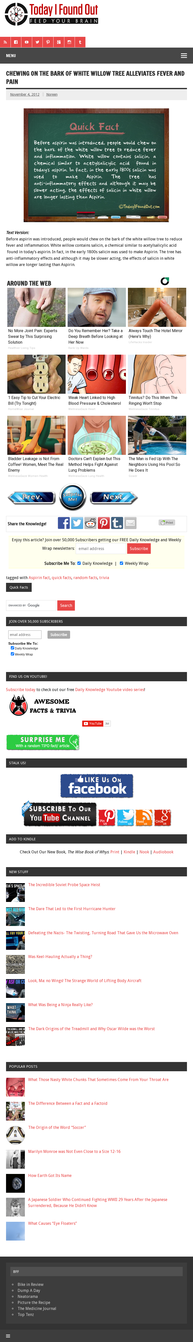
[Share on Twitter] (77, 523)
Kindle (129, 852)
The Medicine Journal (37, 1308)
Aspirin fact (39, 577)
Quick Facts (19, 587)
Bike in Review (30, 1284)
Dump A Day (29, 1290)
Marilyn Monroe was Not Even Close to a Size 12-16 (74, 1151)
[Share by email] (130, 523)
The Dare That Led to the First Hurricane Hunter (72, 908)
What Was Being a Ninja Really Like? (60, 1004)
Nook (144, 852)
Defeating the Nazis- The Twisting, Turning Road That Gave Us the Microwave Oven (103, 932)
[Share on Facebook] (64, 523)
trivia (104, 577)
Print (114, 852)
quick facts (61, 577)
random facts (85, 577)
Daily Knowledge (97, 563)
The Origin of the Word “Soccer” (57, 1127)
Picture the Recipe (34, 1302)
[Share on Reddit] (90, 523)
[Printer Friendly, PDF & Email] (168, 524)
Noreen (52, 94)
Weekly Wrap (137, 563)
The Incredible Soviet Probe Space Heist (64, 884)
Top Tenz (26, 1314)
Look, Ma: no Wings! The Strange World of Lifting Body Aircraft (84, 980)
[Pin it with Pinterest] (104, 523)
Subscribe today (20, 689)
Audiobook (163, 852)
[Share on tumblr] (117, 523)
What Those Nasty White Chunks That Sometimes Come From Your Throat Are (98, 1079)
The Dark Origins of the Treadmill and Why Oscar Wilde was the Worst (91, 1028)
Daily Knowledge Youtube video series (109, 689)
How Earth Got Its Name (50, 1175)
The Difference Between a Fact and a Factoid (68, 1103)
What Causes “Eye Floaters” (52, 1223)
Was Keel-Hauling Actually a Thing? (60, 956)
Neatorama (28, 1296)
